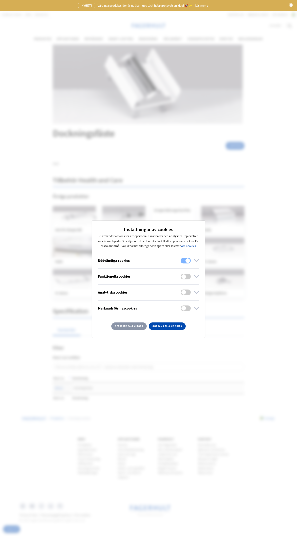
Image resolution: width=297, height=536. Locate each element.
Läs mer (200, 5)
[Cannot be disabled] (186, 260)
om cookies (188, 246)
